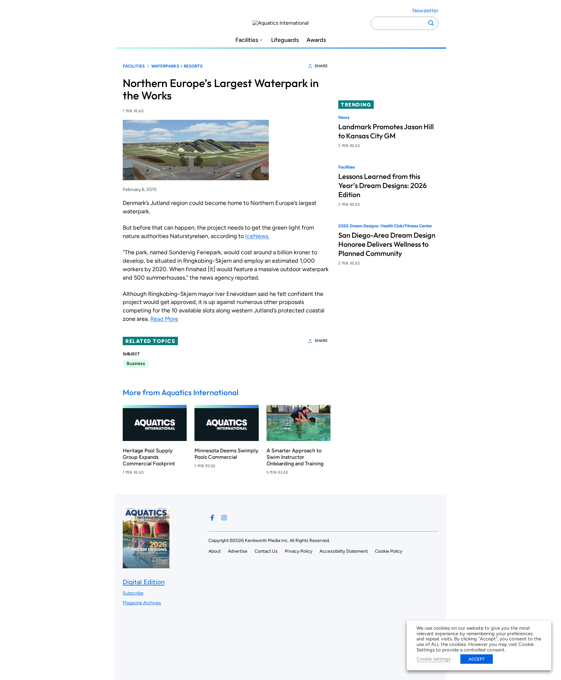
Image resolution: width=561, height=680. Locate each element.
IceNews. (257, 236)
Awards (316, 40)
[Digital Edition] (146, 565)
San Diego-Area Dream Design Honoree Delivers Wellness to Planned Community (386, 244)
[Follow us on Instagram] (224, 518)
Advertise (237, 551)
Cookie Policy (388, 551)
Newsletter (425, 10)
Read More (164, 318)
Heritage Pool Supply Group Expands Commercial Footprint (149, 457)
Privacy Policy (298, 551)
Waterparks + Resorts (177, 66)
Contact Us (266, 551)
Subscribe (133, 593)
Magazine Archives (142, 603)
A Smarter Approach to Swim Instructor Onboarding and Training (295, 457)
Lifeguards (285, 40)
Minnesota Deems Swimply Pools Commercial (226, 453)
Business (136, 363)
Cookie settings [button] (434, 659)
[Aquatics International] (281, 23)
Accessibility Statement (343, 551)
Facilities (246, 40)
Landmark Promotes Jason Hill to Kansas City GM (386, 131)
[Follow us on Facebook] (212, 518)
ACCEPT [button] (476, 659)
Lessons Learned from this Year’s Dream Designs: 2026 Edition (382, 185)
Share (321, 66)
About (214, 551)
